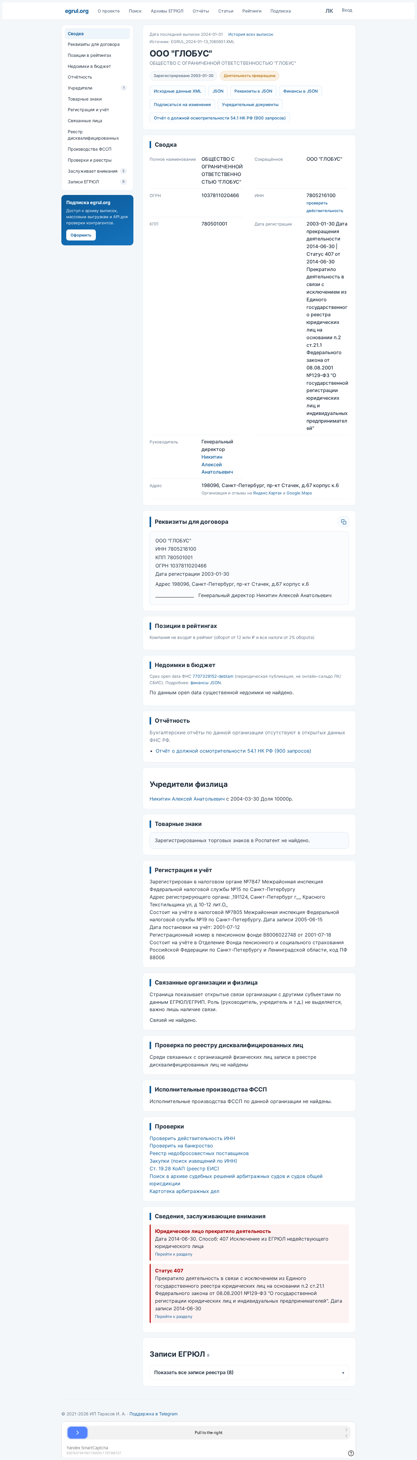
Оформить (81, 235)
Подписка (280, 10)
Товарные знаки (85, 98)
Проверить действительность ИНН (192, 1138)
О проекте (109, 10)
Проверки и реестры (90, 160)
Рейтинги (251, 10)
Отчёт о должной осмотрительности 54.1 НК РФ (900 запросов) (220, 118)
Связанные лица (85, 120)
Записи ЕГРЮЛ (96, 182)
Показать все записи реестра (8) (249, 1372)
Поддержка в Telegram (153, 1413)
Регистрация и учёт (88, 109)
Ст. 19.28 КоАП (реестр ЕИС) (184, 1168)
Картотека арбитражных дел (184, 1191)
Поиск (135, 10)
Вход (347, 10)
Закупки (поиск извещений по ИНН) (193, 1161)
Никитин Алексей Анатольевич (217, 464)
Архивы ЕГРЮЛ (167, 10)
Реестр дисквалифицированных (93, 135)
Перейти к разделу (173, 1254)
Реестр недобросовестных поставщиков (199, 1153)
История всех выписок (250, 34)
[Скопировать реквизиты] (344, 522)
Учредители (96, 87)
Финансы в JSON (300, 91)
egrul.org (77, 11)
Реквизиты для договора (94, 44)
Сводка (76, 33)
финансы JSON (205, 682)
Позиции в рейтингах (89, 55)
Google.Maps (299, 492)
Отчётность (80, 77)
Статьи (225, 10)
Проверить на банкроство (181, 1146)
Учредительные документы (250, 104)
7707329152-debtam (213, 676)
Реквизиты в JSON (253, 91)
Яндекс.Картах (267, 492)
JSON (217, 91)
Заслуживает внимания (96, 171)
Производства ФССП (89, 149)
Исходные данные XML (177, 91)
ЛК (329, 11)
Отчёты (201, 10)
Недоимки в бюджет (89, 66)
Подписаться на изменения (182, 104)
